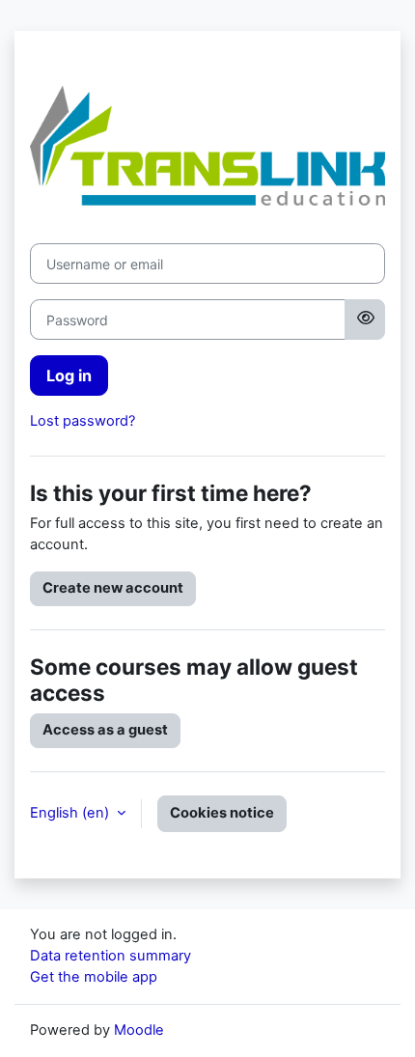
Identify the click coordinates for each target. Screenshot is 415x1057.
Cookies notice (222, 812)
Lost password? (82, 421)
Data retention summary (110, 955)
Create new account (112, 588)
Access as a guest (105, 729)
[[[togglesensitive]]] (365, 319)
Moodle (139, 1030)
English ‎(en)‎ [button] (71, 812)
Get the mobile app (93, 977)
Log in (69, 375)
